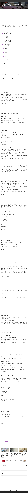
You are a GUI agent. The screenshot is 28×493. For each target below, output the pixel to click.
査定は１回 (5, 48)
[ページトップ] (26, 491)
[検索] (26, 465)
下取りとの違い (6, 36)
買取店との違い (6, 37)
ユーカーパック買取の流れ (6, 44)
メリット (5, 56)
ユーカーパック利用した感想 (7, 55)
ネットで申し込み (6, 45)
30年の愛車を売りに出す (6, 32)
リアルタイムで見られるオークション (9, 49)
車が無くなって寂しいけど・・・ (7, 59)
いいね (3, 426)
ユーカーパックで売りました (7, 33)
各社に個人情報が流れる (7, 40)
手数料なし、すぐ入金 (7, 53)
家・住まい (8, 7)
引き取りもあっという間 (7, 52)
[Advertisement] (14, 17)
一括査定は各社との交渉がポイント (9, 41)
